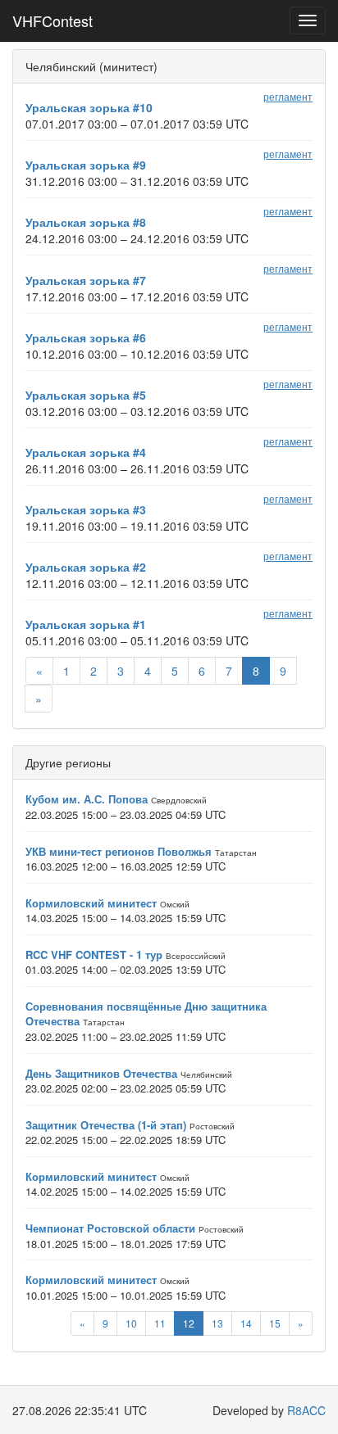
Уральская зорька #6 (85, 337)
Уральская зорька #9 (85, 164)
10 (131, 1323)
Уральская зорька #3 (85, 509)
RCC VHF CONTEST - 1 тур (93, 954)
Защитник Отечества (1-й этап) (105, 1125)
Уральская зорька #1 (85, 624)
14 (246, 1323)
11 (160, 1323)
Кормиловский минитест (91, 903)
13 (217, 1323)
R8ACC (306, 1410)
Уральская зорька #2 (85, 567)
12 (188, 1323)
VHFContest (52, 20)
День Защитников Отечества (101, 1073)
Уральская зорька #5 (85, 395)
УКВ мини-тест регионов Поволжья (118, 851)
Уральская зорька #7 (85, 280)
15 (275, 1323)
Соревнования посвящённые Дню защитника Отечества (146, 1013)
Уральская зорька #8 (85, 222)
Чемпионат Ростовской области (110, 1228)
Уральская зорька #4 (85, 452)
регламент (288, 96)
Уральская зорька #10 (89, 107)
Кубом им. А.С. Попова (86, 799)
